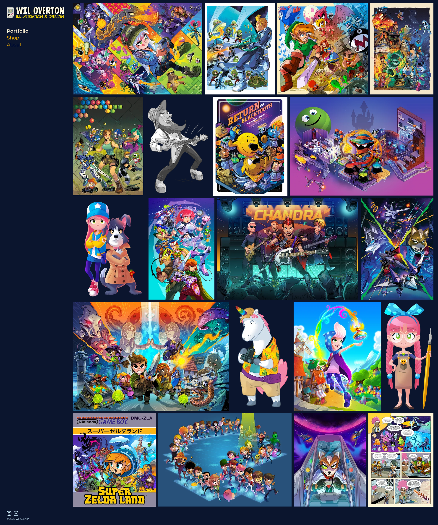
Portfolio (18, 31)
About (14, 44)
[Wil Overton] (35, 26)
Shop (13, 38)
